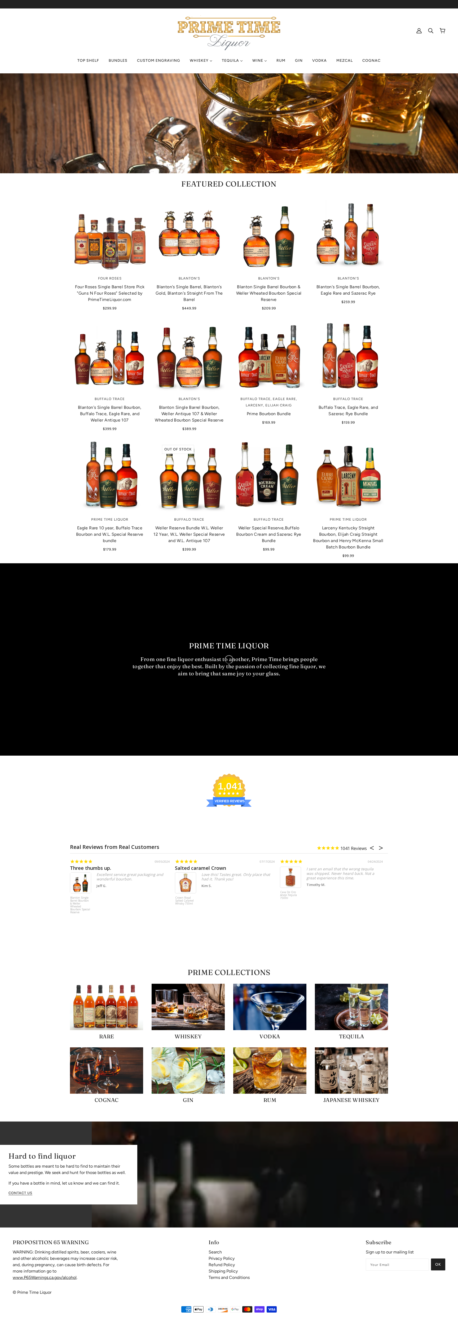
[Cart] (442, 30)
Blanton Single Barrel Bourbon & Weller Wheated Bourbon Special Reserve (80, 905)
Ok (438, 1264)
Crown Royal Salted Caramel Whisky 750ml (184, 900)
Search (215, 1252)
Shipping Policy (223, 1271)
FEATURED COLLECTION (228, 183)
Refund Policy (222, 1264)
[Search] (431, 30)
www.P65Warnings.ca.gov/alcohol (45, 1277)
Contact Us (20, 1193)
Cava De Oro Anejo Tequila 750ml (288, 895)
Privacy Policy (222, 1258)
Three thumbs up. (90, 868)
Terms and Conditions (229, 1277)
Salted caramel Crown (200, 868)
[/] (229, 29)
